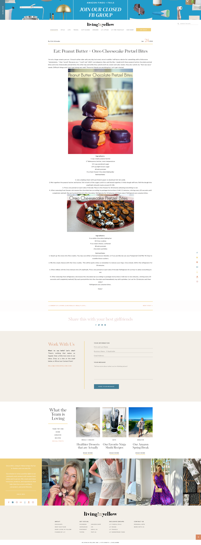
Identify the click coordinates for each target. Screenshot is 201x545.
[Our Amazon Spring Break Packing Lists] (141, 422)
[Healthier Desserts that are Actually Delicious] (88, 422)
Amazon (140, 440)
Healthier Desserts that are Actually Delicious (88, 447)
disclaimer (115, 542)
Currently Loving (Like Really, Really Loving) (68, 305)
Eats (114, 440)
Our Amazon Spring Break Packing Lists (141, 447)
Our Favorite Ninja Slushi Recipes (114, 446)
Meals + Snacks (88, 440)
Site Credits (104, 542)
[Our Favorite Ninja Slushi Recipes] (114, 422)
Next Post (147, 305)
